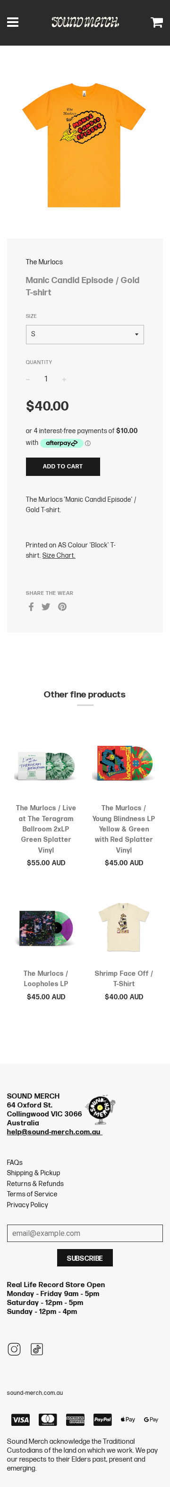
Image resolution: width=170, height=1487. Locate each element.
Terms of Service (32, 1194)
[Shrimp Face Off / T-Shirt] (124, 930)
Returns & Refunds (35, 1184)
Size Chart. (59, 556)
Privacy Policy (27, 1205)
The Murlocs (44, 262)
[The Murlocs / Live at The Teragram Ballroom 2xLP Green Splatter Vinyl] (46, 765)
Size (31, 316)
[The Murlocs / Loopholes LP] (46, 930)
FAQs (15, 1163)
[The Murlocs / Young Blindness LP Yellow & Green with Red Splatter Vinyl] (124, 765)
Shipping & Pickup (33, 1173)
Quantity (39, 362)
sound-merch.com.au (35, 1393)
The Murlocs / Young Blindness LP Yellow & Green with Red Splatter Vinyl (124, 829)
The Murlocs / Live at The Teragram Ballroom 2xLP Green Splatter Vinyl (46, 829)
